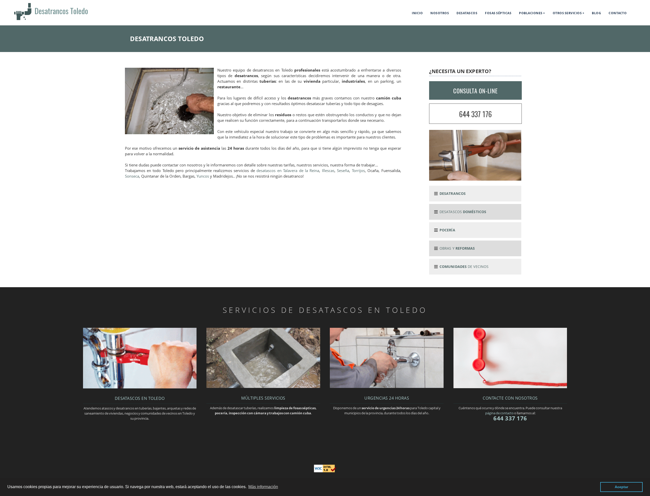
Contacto (618, 13)
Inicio (417, 13)
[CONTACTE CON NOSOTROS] (510, 386)
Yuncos (203, 176)
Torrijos (358, 170)
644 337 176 (475, 114)
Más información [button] (263, 487)
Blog (596, 13)
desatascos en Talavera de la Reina (287, 170)
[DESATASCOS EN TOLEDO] (140, 387)
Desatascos (467, 13)
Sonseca (132, 176)
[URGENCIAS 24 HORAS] (386, 386)
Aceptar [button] (621, 487)
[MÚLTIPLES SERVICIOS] (263, 386)
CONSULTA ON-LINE (475, 91)
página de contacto (499, 413)
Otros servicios (567, 13)
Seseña (343, 170)
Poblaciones (531, 13)
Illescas (328, 170)
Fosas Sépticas (498, 13)
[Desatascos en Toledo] (44, 20)
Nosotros (439, 13)
